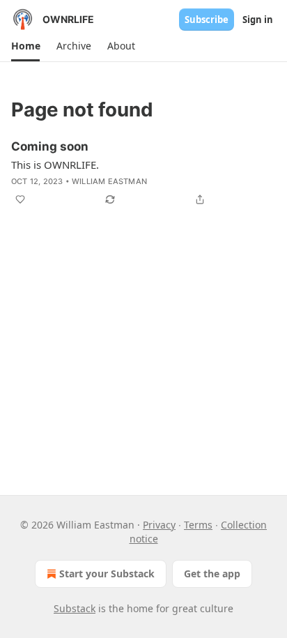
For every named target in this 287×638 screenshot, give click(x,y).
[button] (25, 46)
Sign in (257, 19)
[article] (143, 173)
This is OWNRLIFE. (55, 165)
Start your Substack (107, 573)
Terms (198, 524)
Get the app (212, 573)
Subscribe (206, 19)
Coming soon (49, 146)
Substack (74, 608)
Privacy (159, 524)
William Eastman (109, 181)
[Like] (20, 199)
